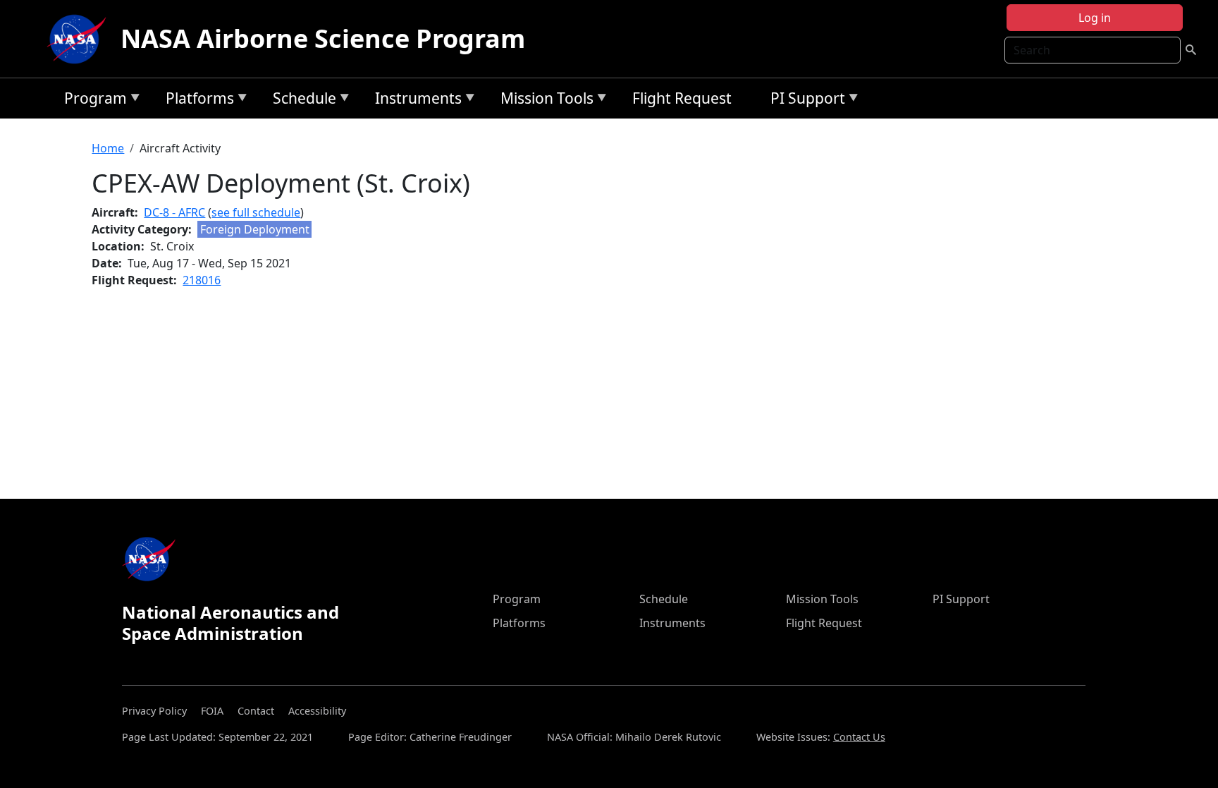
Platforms (196, 100)
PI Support (804, 100)
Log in (1094, 17)
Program (92, 100)
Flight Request (682, 98)
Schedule (301, 100)
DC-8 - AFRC (174, 212)
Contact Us (859, 737)
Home (108, 148)
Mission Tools (543, 100)
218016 (202, 280)
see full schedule (255, 212)
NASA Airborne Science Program (323, 38)
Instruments (415, 100)
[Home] (80, 39)
